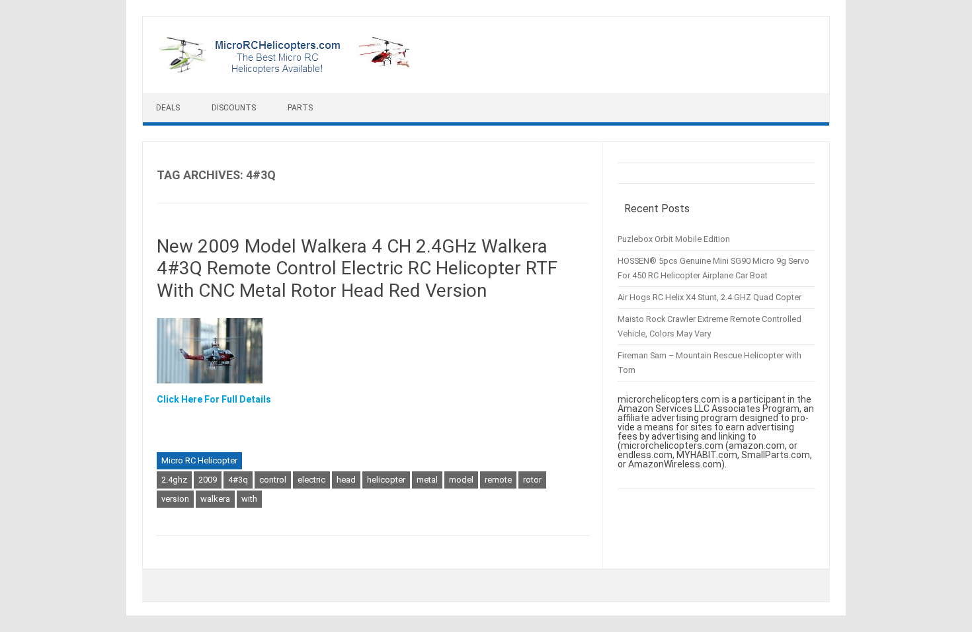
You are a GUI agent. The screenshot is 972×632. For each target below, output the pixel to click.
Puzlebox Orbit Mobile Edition (674, 239)
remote (498, 480)
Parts (300, 107)
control (272, 480)
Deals (168, 107)
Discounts (234, 107)
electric (311, 480)
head (346, 480)
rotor (532, 480)
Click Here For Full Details (214, 399)
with (249, 499)
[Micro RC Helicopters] (285, 70)
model (461, 480)
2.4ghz (174, 480)
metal (427, 480)
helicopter (386, 480)
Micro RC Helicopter (199, 460)
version (175, 499)
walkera (215, 499)
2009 (207, 480)
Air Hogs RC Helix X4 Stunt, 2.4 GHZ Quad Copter (709, 297)
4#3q (238, 480)
